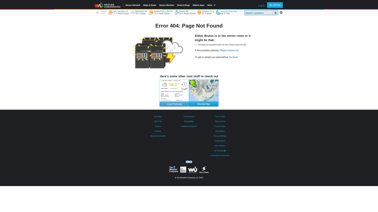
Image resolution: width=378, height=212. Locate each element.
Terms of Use (220, 121)
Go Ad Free (274, 5)
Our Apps (158, 117)
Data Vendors (220, 146)
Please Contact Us (229, 50)
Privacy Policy (220, 126)
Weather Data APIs (158, 136)
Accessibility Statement (220, 155)
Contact (158, 126)
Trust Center (220, 117)
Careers (158, 131)
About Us (158, 121)
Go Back (233, 57)
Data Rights (220, 131)
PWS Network (189, 117)
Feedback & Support (189, 126)
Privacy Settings (220, 136)
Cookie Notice (220, 141)
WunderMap (189, 121)
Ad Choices (218, 151)
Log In (261, 5)
